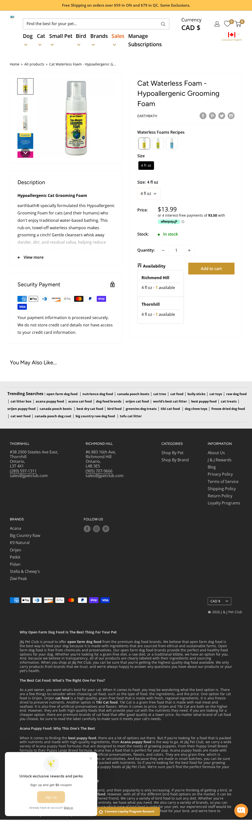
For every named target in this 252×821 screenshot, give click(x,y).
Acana (15, 528)
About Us (216, 452)
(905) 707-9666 (99, 471)
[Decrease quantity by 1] (163, 250)
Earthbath (147, 115)
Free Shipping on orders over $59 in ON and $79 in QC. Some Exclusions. (126, 5)
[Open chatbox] (241, 811)
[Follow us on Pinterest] (105, 528)
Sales (117, 35)
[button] (232, 37)
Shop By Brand (175, 460)
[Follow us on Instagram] (96, 528)
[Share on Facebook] (203, 115)
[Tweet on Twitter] (221, 115)
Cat (41, 35)
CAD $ (215, 601)
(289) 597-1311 (23, 471)
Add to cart (211, 268)
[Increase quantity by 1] (189, 250)
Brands (99, 35)
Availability (154, 266)
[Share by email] (231, 115)
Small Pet (60, 35)
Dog (28, 35)
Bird (81, 35)
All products (34, 64)
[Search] (163, 23)
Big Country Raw (25, 535)
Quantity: (146, 250)
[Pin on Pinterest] (212, 115)
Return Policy (220, 496)
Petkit (15, 557)
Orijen (15, 550)
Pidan (15, 564)
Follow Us (93, 519)
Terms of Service (223, 481)
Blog (212, 467)
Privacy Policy (220, 474)
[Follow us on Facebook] (87, 528)
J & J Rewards (220, 460)
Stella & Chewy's (25, 571)
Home (14, 64)
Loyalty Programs (224, 503)
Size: (147, 182)
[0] (227, 24)
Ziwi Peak (18, 578)
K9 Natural (20, 542)
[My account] (217, 24)
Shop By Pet (172, 452)
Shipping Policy (222, 488)
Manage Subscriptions (145, 40)
